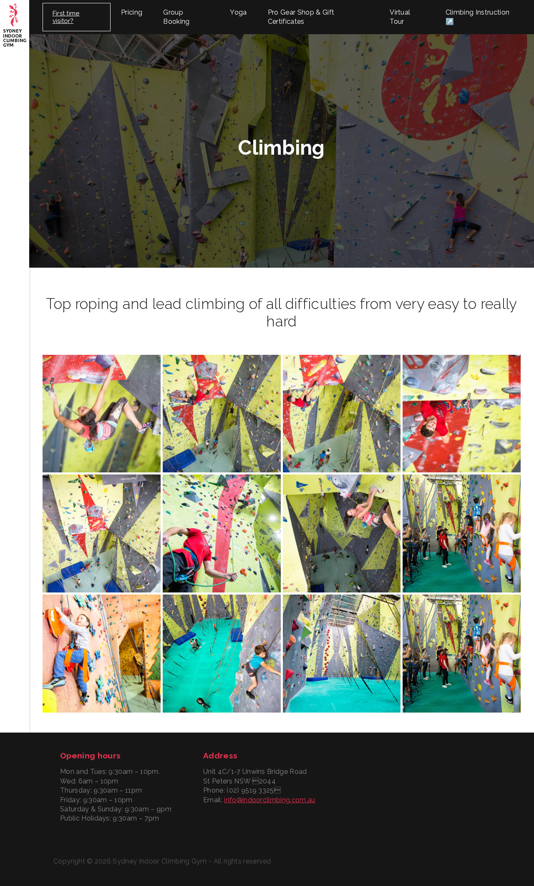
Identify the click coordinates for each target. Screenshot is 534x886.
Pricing (131, 12)
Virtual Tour (400, 16)
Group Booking (176, 16)
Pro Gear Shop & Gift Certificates (301, 16)
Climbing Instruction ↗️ (477, 16)
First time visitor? (66, 17)
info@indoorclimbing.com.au (269, 800)
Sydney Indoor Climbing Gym (14, 38)
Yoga (238, 12)
